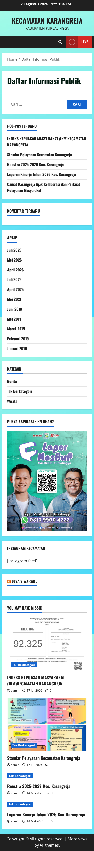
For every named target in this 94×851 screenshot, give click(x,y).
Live (84, 42)
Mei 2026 (14, 260)
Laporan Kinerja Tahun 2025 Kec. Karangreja (41, 174)
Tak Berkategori (19, 391)
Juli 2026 (14, 250)
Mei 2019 (14, 319)
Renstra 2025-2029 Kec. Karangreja (35, 164)
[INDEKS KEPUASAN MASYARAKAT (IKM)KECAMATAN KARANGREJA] (47, 644)
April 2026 (15, 270)
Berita (12, 381)
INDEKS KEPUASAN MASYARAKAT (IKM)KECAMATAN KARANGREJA (36, 680)
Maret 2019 (16, 329)
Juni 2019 (14, 309)
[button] (7, 42)
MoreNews (77, 839)
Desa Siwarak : (24, 581)
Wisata (12, 401)
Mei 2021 (14, 299)
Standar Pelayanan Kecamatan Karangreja (39, 155)
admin (15, 690)
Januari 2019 (17, 348)
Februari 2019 (18, 339)
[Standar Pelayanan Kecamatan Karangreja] (47, 724)
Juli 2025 (14, 279)
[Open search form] (60, 42)
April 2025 (15, 289)
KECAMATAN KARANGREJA (47, 20)
